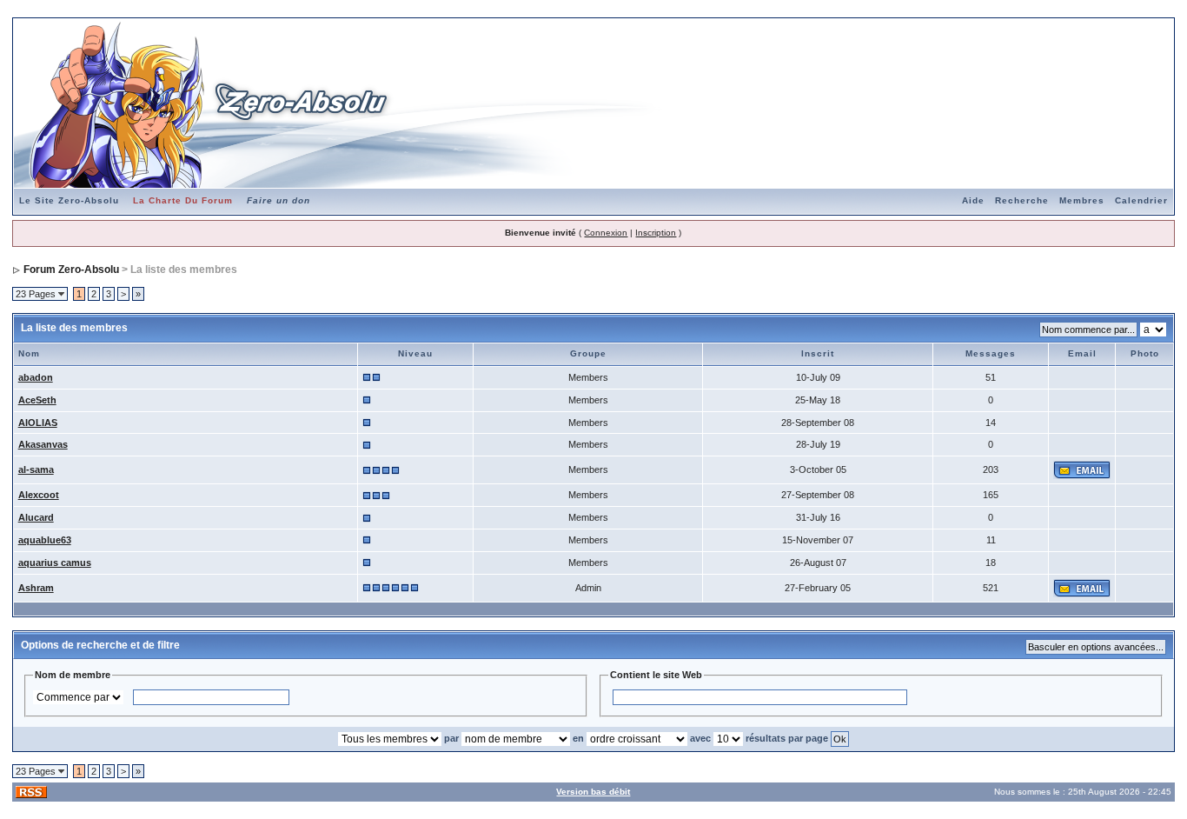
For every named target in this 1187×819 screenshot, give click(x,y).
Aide (973, 200)
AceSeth (37, 400)
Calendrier (1141, 200)
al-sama (36, 469)
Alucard (36, 517)
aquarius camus (54, 562)
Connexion (605, 232)
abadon (35, 377)
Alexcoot (38, 494)
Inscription (655, 232)
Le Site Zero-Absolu (69, 200)
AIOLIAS (37, 422)
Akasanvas (43, 444)
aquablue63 (44, 540)
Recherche (1022, 200)
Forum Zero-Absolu (71, 269)
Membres (1081, 200)
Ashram (36, 588)
